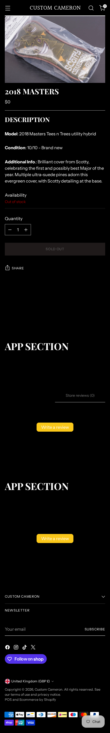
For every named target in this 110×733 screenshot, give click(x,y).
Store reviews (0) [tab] (80, 395)
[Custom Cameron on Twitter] (33, 648)
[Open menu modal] (7, 8)
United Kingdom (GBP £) (30, 681)
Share (18, 268)
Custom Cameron (48, 689)
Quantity (13, 218)
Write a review (55, 427)
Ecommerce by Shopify (37, 700)
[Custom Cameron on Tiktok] (25, 648)
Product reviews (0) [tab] (29, 395)
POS (8, 700)
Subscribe (95, 629)
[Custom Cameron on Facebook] (8, 648)
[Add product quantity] (26, 229)
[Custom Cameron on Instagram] (16, 648)
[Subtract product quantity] (10, 229)
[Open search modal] (90, 8)
